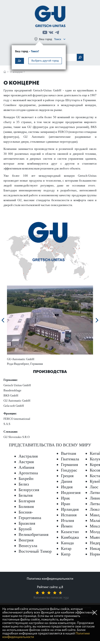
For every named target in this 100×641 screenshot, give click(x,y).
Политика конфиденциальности (50, 579)
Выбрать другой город (45, 60)
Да (19, 60)
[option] (50, 320)
